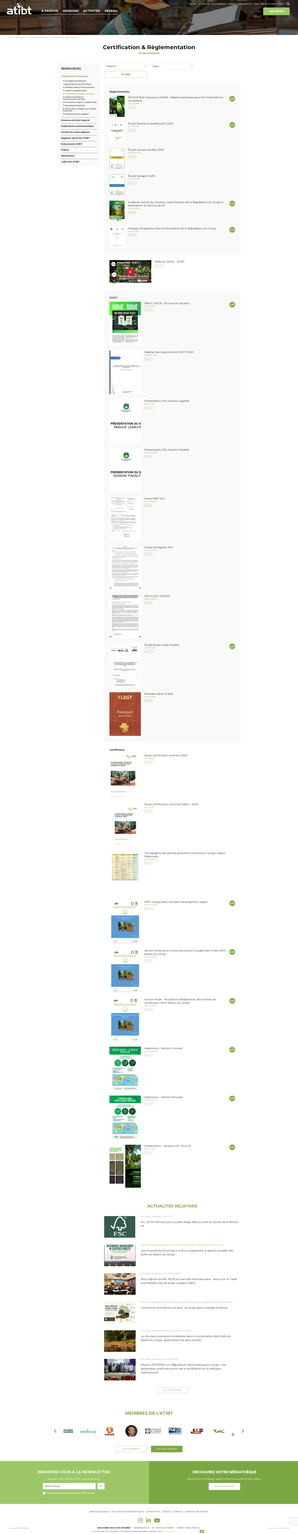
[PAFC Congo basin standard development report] (125, 922)
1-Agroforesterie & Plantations (77, 84)
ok (202, 1531)
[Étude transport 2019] (117, 184)
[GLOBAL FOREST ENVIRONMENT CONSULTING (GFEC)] (182, 1431)
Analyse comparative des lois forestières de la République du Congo (172, 228)
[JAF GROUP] (160, 1431)
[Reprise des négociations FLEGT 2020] (125, 372)
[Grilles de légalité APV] (125, 567)
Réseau (111, 11)
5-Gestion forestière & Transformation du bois (74, 98)
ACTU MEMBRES (219, 4)
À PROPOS (49, 11)
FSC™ (165, 1216)
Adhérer (276, 11)
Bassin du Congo (170, 1245)
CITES (166, 1273)
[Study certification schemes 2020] (125, 775)
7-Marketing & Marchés (74, 106)
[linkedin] (148, 1522)
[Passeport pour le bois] (125, 714)
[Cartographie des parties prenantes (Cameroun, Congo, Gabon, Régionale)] (125, 873)
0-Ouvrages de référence (74, 81)
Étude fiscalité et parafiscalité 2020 (150, 123)
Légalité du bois (225, 1302)
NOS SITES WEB (268, 4)
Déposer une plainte (196, 1512)
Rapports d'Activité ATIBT (75, 138)
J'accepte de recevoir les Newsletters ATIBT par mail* (71, 1493)
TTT (170, 1216)
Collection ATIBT (70, 162)
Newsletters (68, 156)
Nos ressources (224, 1486)
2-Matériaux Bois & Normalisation (79, 87)
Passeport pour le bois (158, 693)
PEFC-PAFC (190, 1245)
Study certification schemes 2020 (165, 755)
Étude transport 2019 (141, 176)
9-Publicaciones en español (76, 114)
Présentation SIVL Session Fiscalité (166, 449)
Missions (71, 11)
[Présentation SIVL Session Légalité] (125, 421)
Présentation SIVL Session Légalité (166, 401)
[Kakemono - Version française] (125, 1117)
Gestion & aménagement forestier (179, 1302)
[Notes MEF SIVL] (125, 519)
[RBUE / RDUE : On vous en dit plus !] (125, 323)
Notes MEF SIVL (154, 498)
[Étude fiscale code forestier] (125, 665)
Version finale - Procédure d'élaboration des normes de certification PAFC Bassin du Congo (180, 1001)
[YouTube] (157, 1522)
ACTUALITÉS (204, 4)
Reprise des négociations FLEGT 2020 (168, 352)
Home (9, 37)
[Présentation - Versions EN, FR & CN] (125, 1166)
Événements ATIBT (71, 144)
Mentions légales (99, 1512)
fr (280, 4)
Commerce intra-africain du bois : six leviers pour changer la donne (184, 1307)
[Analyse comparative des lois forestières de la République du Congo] (117, 237)
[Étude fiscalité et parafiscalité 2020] (117, 132)
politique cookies (169, 1531)
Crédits (167, 1512)
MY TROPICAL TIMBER (162, 1528)
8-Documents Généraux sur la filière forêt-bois (79, 110)
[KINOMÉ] (72, 1431)
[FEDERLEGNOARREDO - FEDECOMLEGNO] (138, 1431)
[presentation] (55, 1431)
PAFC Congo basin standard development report (176, 902)
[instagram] (140, 1522)
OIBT (178, 1273)
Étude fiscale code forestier (162, 645)
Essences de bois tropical (75, 120)
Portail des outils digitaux (75, 132)
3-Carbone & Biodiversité (74, 91)
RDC (166, 1359)
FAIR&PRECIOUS (141, 1528)
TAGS (256, 4)
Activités (91, 11)
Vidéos (65, 150)
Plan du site (153, 1512)
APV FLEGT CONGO (157, 596)
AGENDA (232, 4)
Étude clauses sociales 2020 (146, 149)
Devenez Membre (166, 1449)
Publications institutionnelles (77, 126)
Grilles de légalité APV (158, 547)
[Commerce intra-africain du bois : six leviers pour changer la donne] (120, 1312)
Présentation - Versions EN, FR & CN (167, 1146)
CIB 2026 (193, 4)
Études (188, 1331)
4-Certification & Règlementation (78, 94)
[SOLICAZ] (203, 1431)
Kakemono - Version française (163, 1097)
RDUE (172, 1273)
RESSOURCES (244, 4)
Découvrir (132, 107)
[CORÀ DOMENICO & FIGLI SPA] (225, 1431)
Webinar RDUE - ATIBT (170, 261)
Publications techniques (38, 37)
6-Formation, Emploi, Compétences (80, 102)
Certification (156, 1216)
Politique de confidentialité (128, 1512)
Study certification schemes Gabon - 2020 (171, 804)
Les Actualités (172, 1390)
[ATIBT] (19, 9)
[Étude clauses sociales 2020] (117, 158)
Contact (178, 1512)
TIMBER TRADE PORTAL (188, 1528)
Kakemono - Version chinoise (163, 1048)
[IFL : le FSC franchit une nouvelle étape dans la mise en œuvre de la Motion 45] (120, 1227)
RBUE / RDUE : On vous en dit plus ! (167, 303)
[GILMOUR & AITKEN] (116, 1431)
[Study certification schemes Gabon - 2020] (125, 824)
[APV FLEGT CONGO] (125, 616)
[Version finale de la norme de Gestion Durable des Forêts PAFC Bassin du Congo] (125, 971)
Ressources (20, 37)
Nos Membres (131, 1449)
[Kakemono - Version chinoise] (125, 1068)
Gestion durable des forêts (207, 1245)
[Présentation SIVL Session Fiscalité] (125, 470)
